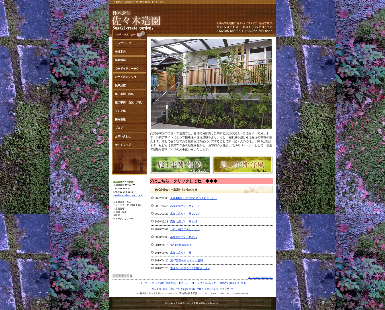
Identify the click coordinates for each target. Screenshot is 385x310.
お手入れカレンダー (127, 77)
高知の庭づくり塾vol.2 (183, 237)
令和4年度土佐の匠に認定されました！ (193, 198)
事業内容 (120, 60)
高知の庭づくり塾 (181, 252)
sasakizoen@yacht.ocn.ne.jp (128, 195)
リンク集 (120, 110)
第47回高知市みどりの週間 (186, 260)
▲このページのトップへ (260, 277)
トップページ (123, 43)
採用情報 (120, 119)
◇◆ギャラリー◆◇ (127, 68)
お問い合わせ (123, 136)
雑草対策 (120, 85)
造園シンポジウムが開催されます (190, 268)
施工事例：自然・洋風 (128, 102)
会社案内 (120, 51)
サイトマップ (123, 144)
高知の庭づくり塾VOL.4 (184, 213)
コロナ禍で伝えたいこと (185, 229)
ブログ (119, 127)
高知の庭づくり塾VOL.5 (184, 206)
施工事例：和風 (124, 94)
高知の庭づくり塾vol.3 (183, 221)
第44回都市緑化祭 (181, 245)
